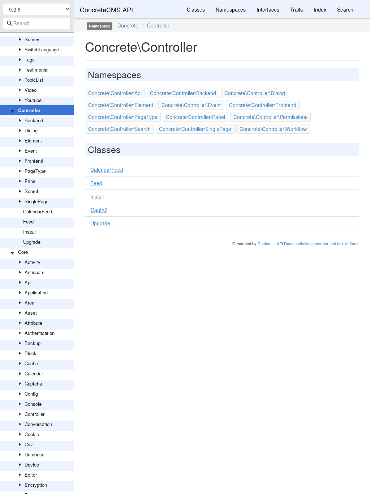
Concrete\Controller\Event (191, 104)
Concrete (127, 25)
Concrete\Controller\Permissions (270, 116)
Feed (28, 221)
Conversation (38, 424)
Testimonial (36, 69)
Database (34, 454)
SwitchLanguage (42, 49)
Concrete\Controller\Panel (195, 116)
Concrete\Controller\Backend (183, 93)
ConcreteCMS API (106, 9)
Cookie (32, 434)
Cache (31, 363)
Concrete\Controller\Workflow (273, 128)
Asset (31, 312)
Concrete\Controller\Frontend (262, 104)
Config (31, 393)
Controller (29, 110)
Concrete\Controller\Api (115, 93)
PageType (35, 170)
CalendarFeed (37, 211)
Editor (31, 474)
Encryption (36, 484)
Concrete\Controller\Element (120, 104)
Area (29, 302)
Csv (29, 444)
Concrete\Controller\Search (119, 128)
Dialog (31, 130)
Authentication (40, 332)
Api (28, 282)
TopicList (34, 79)
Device (32, 464)
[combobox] (37, 23)
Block (30, 353)
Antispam (34, 272)
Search (32, 191)
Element (33, 140)
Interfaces (268, 9)
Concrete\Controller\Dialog (254, 93)
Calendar (34, 373)
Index (320, 9)
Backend (34, 120)
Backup (32, 343)
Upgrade (31, 241)
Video (30, 89)
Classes (196, 9)
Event (31, 150)
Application (36, 292)
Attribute (33, 322)
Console (33, 403)
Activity (32, 262)
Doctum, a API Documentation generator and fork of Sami (308, 243)
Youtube (33, 100)
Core (23, 251)
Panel (30, 181)
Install (29, 231)
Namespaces (231, 9)
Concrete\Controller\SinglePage (195, 128)
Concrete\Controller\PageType (123, 116)
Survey (32, 39)
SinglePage (36, 201)
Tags (30, 59)
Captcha (33, 383)
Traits (296, 9)
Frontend (34, 160)
